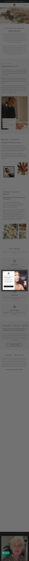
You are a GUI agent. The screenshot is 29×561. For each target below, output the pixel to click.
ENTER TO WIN (8, 286)
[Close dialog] (3, 272)
